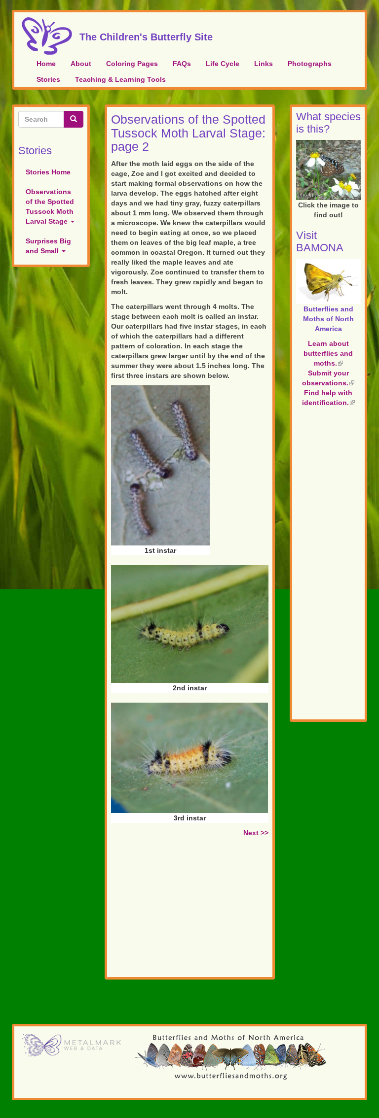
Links (263, 64)
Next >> (255, 833)
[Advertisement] (189, 909)
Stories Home (48, 172)
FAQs (182, 64)
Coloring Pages (132, 64)
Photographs (310, 64)
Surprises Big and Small (48, 246)
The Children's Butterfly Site (146, 35)
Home (46, 64)
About (81, 64)
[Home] (50, 36)
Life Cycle (222, 64)
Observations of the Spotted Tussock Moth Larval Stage (50, 206)
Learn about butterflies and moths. (328, 353)
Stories (48, 79)
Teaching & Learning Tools (120, 79)
